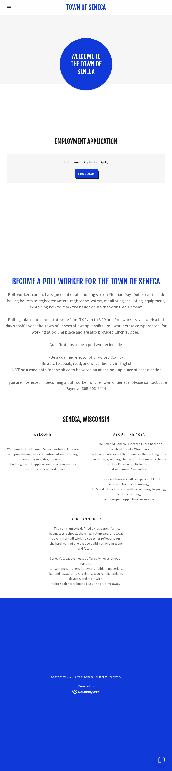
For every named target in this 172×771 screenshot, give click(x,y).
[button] (17, 7)
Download (86, 173)
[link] (86, 8)
